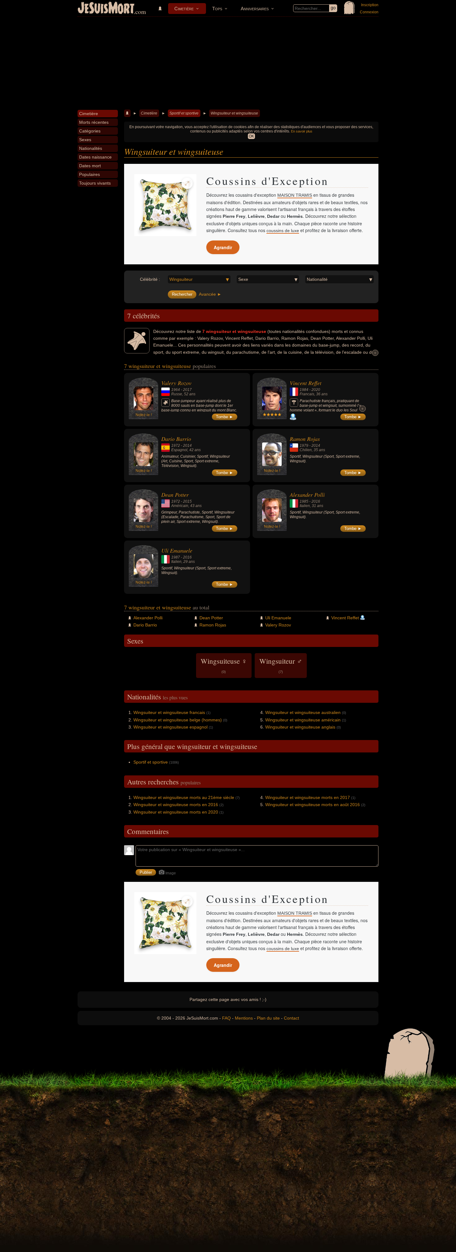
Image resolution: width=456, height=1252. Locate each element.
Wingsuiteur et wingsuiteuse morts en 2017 (307, 797)
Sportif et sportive (184, 113)
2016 (315, 501)
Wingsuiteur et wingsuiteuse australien (303, 712)
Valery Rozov (176, 383)
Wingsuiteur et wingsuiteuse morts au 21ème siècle (183, 797)
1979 (304, 445)
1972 (175, 445)
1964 (175, 390)
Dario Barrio (176, 438)
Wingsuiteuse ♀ (224, 665)
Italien (305, 506)
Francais (307, 394)
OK (251, 136)
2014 (187, 445)
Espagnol (179, 450)
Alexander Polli (307, 494)
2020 (315, 390)
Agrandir (223, 247)
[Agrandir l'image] (187, 183)
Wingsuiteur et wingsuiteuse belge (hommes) (177, 719)
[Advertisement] (228, 63)
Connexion (369, 12)
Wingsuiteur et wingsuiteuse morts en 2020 (175, 812)
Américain (179, 506)
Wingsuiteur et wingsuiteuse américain (303, 719)
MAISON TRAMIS (294, 195)
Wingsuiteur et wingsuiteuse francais (169, 712)
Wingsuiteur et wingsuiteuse (234, 113)
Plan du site (268, 1018)
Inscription (369, 5)
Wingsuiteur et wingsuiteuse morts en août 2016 (312, 804)
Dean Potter (175, 494)
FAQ (226, 1018)
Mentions (244, 1018)
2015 (187, 501)
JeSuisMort (106, 9)
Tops (217, 8)
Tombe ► (224, 417)
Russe (176, 394)
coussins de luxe (282, 230)
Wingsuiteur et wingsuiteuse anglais (300, 727)
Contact (291, 1018)
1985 (304, 501)
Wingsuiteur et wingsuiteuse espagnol (170, 727)
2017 (187, 390)
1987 (175, 557)
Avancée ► (210, 294)
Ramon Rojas (305, 438)
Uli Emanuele (176, 550)
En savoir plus (301, 131)
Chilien (306, 450)
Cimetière (184, 8)
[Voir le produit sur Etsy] (165, 205)
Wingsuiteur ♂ (280, 665)
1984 (304, 390)
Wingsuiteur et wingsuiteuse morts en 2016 (175, 804)
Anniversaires (255, 8)
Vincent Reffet (305, 383)
